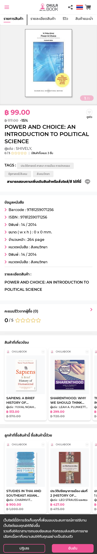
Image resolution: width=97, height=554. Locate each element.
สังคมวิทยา (43, 174)
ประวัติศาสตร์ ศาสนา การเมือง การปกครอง (45, 165)
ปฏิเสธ (24, 548)
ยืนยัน (72, 548)
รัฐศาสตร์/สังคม (17, 174)
